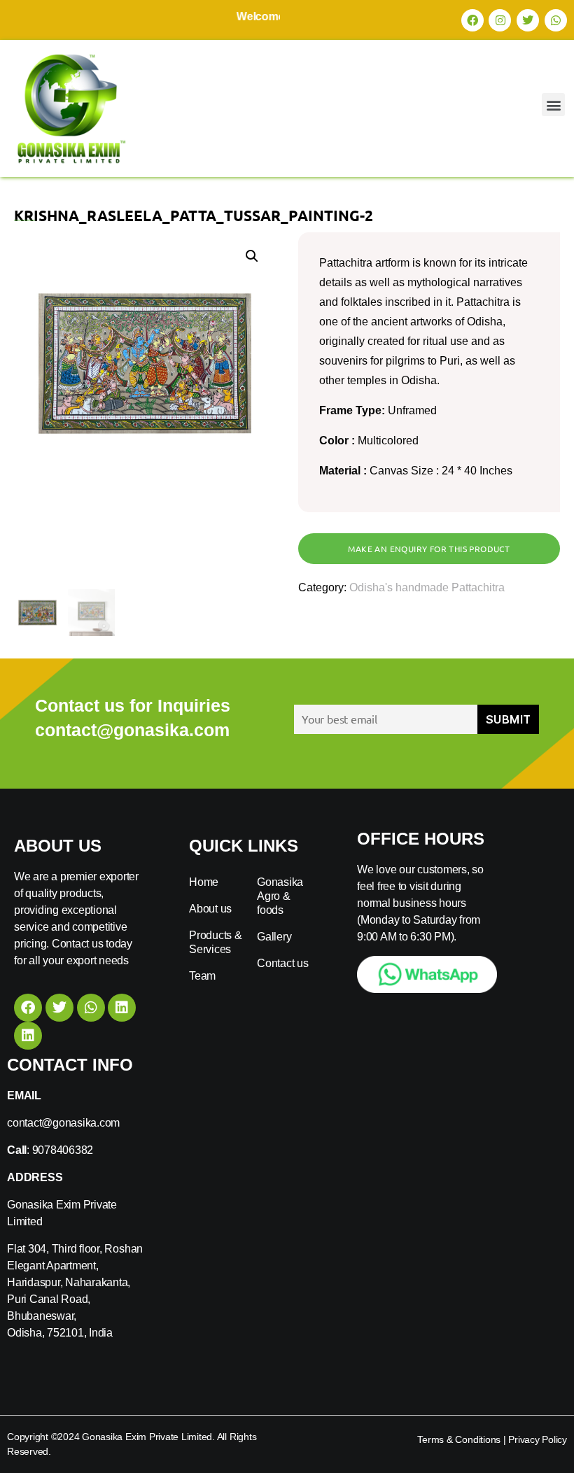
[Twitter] (528, 20)
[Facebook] (472, 20)
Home (203, 882)
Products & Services (215, 942)
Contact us (283, 963)
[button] (553, 104)
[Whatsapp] (556, 20)
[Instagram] (500, 20)
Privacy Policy (537, 1439)
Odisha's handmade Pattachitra (427, 587)
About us (210, 909)
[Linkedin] (122, 1008)
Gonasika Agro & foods (280, 896)
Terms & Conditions (458, 1439)
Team (202, 976)
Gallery (274, 937)
